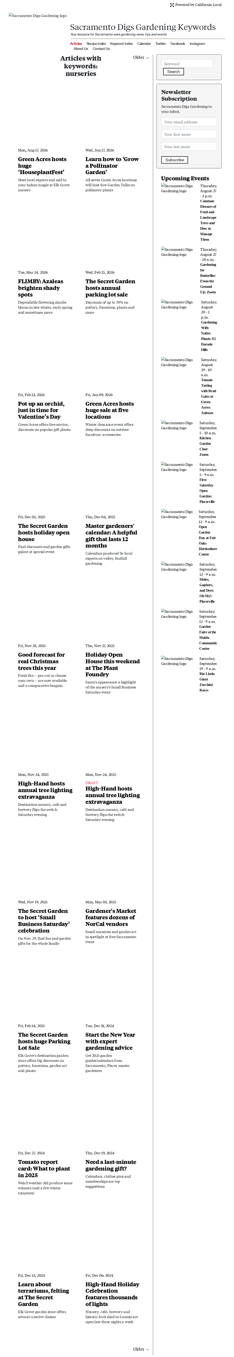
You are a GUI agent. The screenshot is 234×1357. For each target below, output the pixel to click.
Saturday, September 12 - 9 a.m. (208, 532)
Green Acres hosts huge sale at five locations (109, 410)
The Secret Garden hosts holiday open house (43, 532)
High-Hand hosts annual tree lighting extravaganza (45, 790)
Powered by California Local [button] (198, 4)
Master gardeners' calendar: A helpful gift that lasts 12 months (111, 535)
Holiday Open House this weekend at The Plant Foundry (112, 664)
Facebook (177, 43)
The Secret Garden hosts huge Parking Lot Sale (44, 1041)
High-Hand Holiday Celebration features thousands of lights (112, 1293)
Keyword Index (121, 43)
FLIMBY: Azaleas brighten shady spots (40, 287)
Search (173, 71)
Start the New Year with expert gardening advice (110, 1041)
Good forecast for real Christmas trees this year (41, 661)
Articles (76, 43)
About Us (81, 48)
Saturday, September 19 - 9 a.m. (208, 674)
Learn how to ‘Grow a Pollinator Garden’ (112, 165)
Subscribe (174, 160)
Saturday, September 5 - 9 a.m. (208, 482)
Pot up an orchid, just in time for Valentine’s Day (41, 410)
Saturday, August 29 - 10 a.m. (209, 386)
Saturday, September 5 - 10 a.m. (208, 438)
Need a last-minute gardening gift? (110, 1165)
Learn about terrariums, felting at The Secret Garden (43, 1293)
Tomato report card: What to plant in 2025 (44, 1168)
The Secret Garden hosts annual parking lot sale (110, 287)
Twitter (160, 43)
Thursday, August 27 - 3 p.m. (208, 212)
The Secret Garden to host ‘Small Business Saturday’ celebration (44, 920)
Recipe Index (96, 43)
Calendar (144, 43)
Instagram (197, 43)
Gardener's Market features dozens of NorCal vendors (110, 917)
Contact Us (101, 48)
